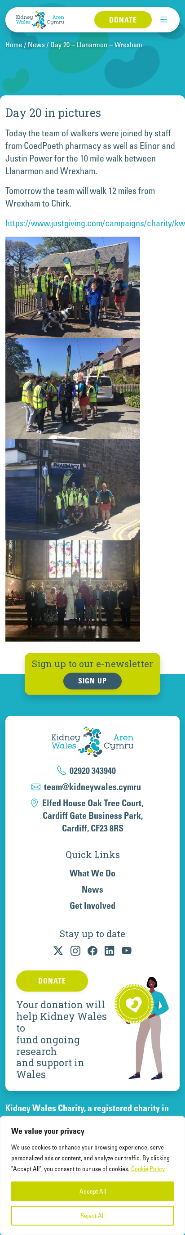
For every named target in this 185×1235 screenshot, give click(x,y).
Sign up (92, 681)
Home (13, 44)
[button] (164, 20)
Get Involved (92, 905)
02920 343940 (93, 770)
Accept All (92, 1191)
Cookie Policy (148, 1169)
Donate (123, 19)
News (36, 44)
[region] (92, 1175)
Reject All (92, 1216)
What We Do (92, 873)
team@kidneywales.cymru (92, 786)
